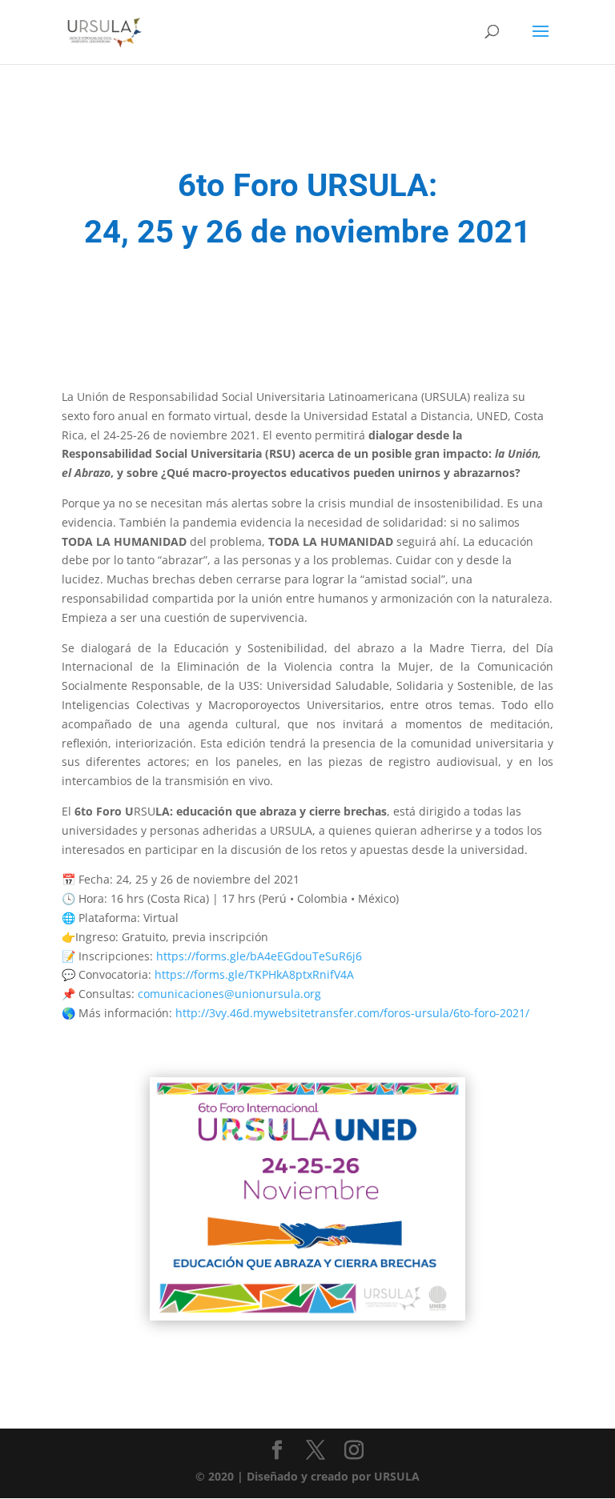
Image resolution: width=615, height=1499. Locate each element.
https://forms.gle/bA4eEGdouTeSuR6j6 (259, 956)
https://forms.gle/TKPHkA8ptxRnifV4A (254, 974)
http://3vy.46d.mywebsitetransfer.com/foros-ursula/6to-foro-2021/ (352, 1012)
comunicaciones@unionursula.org (229, 993)
